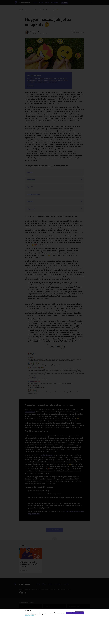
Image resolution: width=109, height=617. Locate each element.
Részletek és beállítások (29, 615)
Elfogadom (79, 612)
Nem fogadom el (70, 612)
